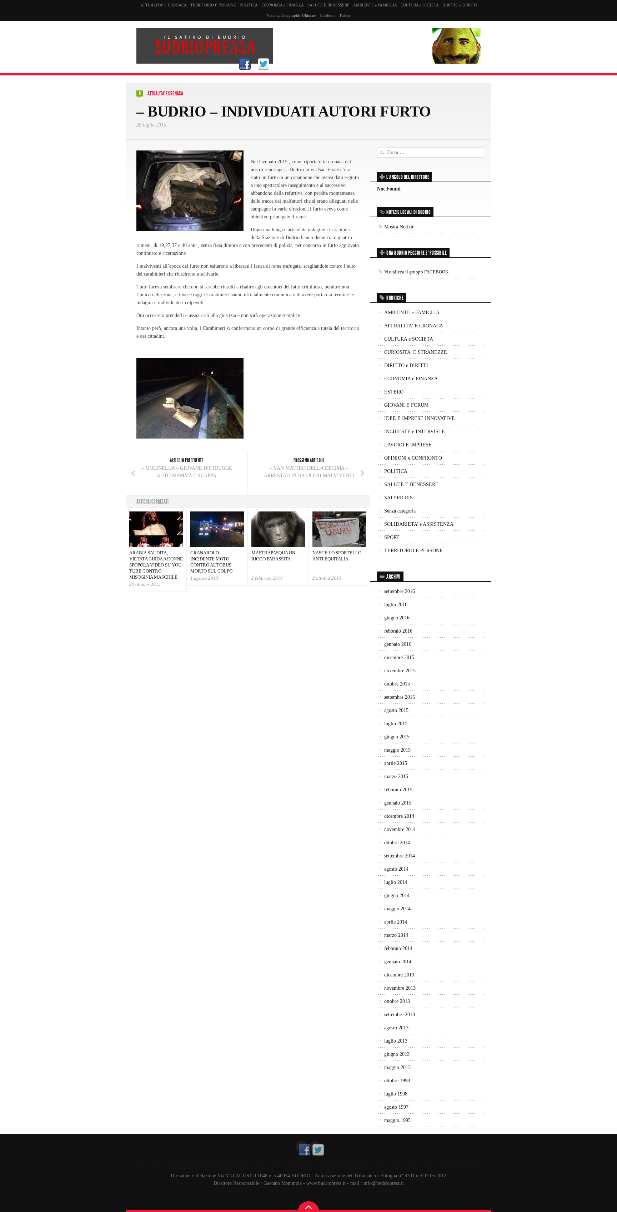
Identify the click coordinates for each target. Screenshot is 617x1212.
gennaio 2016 (397, 644)
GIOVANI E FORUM (406, 405)
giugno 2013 (397, 1054)
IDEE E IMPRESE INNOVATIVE (419, 418)
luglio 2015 (395, 723)
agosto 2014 (396, 869)
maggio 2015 (397, 750)
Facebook (328, 15)
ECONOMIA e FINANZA (282, 5)
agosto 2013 (396, 1027)
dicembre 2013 (399, 975)
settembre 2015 (399, 697)
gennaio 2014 (397, 961)
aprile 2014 (395, 922)
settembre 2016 (399, 591)
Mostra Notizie (399, 226)
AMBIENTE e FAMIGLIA (375, 5)
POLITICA (249, 5)
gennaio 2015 (397, 803)
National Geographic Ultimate (291, 15)
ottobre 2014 (397, 842)
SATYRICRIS (398, 497)
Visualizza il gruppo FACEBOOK (416, 271)
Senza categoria (400, 511)
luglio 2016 (395, 604)
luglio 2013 (395, 1041)
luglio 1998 (395, 1094)
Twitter (345, 15)
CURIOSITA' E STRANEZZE (415, 352)
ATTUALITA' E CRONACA (165, 93)
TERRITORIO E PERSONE (213, 5)
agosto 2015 (396, 710)
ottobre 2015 (397, 684)
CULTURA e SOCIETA (420, 5)
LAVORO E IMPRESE (408, 444)
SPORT (392, 537)
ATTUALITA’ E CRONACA (163, 5)
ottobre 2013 (397, 1001)
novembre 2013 (400, 988)
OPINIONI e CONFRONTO (413, 458)
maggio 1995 (397, 1120)
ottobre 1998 (397, 1080)
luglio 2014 (395, 882)
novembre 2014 (400, 829)
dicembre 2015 (399, 657)
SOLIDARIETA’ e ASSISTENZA (418, 524)
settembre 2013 (399, 1014)
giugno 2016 (397, 617)
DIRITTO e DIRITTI (459, 5)
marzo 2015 (396, 776)
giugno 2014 (397, 895)
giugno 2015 (397, 736)
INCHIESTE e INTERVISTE (414, 431)
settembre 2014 (399, 856)
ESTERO (393, 392)
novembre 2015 (400, 670)
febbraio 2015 (398, 789)
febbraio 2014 (398, 948)
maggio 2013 (397, 1067)
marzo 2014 (396, 935)
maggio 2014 (397, 908)
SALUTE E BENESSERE (328, 5)
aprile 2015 (395, 763)
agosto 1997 (396, 1107)
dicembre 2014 (399, 816)
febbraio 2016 (398, 631)
